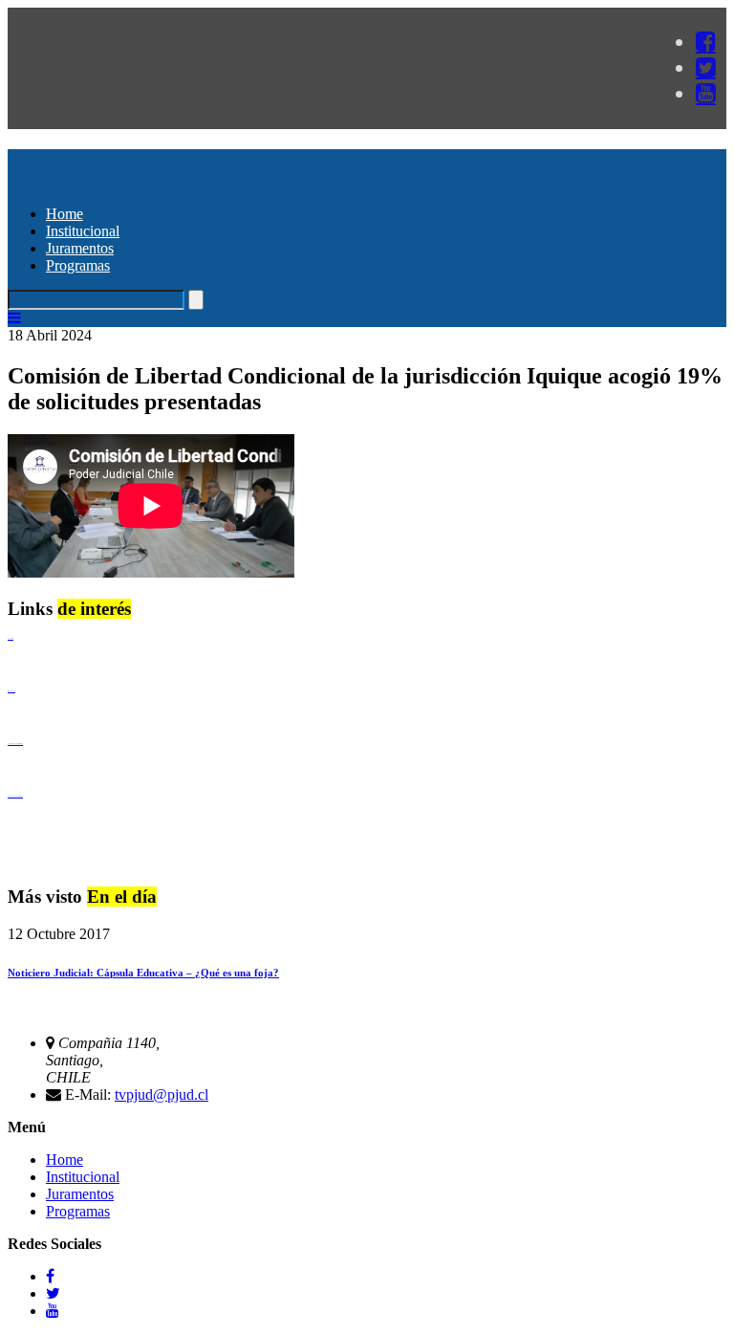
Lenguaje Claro (10, 638)
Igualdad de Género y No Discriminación (15, 743)
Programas (78, 265)
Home (64, 214)
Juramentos (80, 248)
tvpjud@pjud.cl (161, 1094)
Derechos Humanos (11, 690)
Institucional (82, 231)
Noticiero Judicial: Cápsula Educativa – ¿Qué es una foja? (143, 972)
